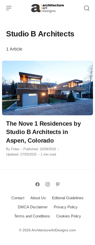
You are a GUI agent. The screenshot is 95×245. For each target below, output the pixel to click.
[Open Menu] (9, 8)
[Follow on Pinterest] (57, 184)
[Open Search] (87, 8)
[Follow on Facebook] (37, 184)
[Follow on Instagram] (47, 184)
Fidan (15, 149)
